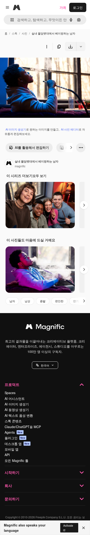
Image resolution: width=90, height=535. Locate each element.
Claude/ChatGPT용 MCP (23, 426)
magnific (20, 166)
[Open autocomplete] (10, 20)
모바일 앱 (11, 449)
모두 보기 (39, 175)
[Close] (83, 528)
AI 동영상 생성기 (17, 409)
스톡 (14, 33)
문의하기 (12, 498)
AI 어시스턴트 (15, 398)
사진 (24, 33)
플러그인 (15, 437)
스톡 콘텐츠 (13, 421)
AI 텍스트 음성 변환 (19, 415)
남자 (12, 301)
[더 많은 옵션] (46, 46)
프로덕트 (12, 384)
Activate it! (68, 527)
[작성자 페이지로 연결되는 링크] (9, 163)
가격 (63, 7)
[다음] (71, 147)
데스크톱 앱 (17, 443)
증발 (42, 301)
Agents (14, 432)
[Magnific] (45, 327)
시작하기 (12, 472)
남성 (27, 301)
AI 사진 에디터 (70, 129)
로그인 (78, 7)
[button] (45, 365)
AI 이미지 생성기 (16, 129)
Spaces (10, 392)
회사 (8, 485)
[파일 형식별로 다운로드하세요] (80, 46)
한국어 (45, 365)
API (7, 454)
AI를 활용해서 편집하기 (32, 147)
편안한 (59, 301)
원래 (26, 61)
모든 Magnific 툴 (16, 460)
